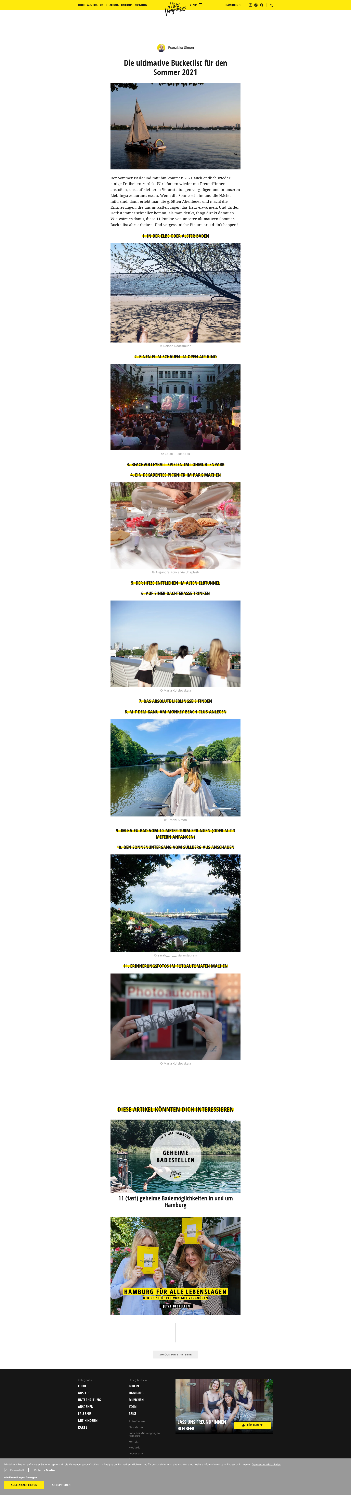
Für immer (255, 1425)
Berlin (134, 1386)
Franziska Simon (180, 48)
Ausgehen (85, 1407)
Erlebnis (84, 1414)
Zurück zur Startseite (175, 1354)
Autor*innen (137, 1421)
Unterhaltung (89, 1400)
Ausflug (84, 1393)
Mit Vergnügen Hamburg (175, 9)
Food (82, 1386)
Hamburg (136, 1393)
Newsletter (136, 1427)
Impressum (136, 1453)
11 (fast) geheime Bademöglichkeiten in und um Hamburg (175, 1201)
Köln (133, 1407)
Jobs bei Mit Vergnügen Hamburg (144, 1434)
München (136, 1400)
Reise (132, 1414)
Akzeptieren (61, 1484)
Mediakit (134, 1447)
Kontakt (134, 1441)
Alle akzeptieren (24, 1484)
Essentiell (17, 1470)
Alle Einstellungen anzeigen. (21, 1477)
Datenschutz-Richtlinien (266, 1464)
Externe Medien (45, 1470)
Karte (82, 1427)
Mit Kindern (88, 1420)
